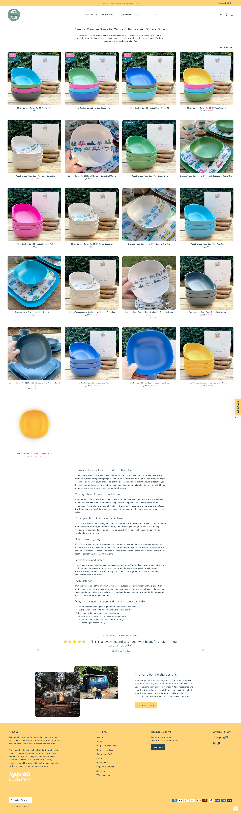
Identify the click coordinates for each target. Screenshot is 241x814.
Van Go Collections (22, 806)
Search (99, 737)
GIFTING (140, 14)
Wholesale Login (104, 775)
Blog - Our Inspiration (106, 745)
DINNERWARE (90, 14)
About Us (100, 741)
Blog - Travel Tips (104, 750)
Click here (158, 747)
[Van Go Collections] (14, 15)
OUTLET (153, 14)
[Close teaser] (236, 418)
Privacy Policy (102, 762)
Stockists (100, 771)
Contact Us (101, 758)
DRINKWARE (108, 14)
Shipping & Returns (105, 766)
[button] (238, 407)
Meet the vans (146, 705)
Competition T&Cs (104, 754)
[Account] (220, 14)
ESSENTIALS (126, 14)
